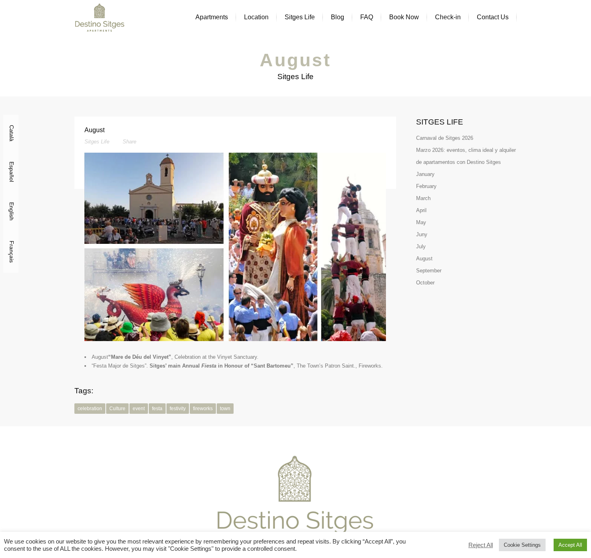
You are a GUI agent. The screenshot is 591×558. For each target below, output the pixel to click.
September (428, 271)
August (424, 258)
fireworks (203, 408)
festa (157, 408)
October (425, 283)
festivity (178, 408)
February (426, 186)
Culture (117, 408)
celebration (90, 408)
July (421, 246)
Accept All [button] (570, 545)
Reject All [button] (480, 545)
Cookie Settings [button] (522, 545)
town (225, 408)
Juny (421, 234)
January (425, 174)
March (423, 198)
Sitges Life (96, 142)
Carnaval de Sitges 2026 (444, 138)
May (421, 222)
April (421, 210)
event (139, 408)
